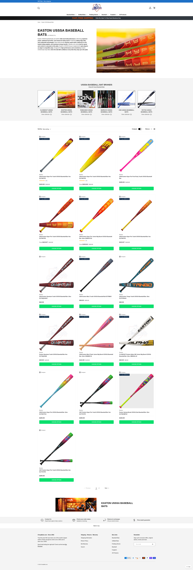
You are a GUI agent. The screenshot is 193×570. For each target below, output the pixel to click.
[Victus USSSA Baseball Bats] (146, 99)
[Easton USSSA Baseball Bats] (66, 99)
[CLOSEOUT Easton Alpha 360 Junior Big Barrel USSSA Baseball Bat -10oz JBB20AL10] (136, 333)
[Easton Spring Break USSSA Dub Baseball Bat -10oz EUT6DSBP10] (136, 391)
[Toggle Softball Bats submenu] (87, 14)
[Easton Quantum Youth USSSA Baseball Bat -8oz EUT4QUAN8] (56, 333)
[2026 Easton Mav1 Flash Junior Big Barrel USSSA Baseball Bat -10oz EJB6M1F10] (96, 333)
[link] (87, 488)
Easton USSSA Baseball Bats (48, 22)
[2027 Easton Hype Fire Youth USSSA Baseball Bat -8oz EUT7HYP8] (56, 449)
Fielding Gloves (93, 14)
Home (39, 22)
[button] (154, 8)
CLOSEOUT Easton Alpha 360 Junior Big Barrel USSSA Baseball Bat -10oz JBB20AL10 (135, 355)
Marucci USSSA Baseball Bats (106, 111)
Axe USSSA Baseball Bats (126, 111)
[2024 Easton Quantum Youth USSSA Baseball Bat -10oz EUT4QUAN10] (56, 275)
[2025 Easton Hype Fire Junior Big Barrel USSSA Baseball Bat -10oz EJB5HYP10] (96, 215)
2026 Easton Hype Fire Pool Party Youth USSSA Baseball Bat (135, 177)
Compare (134, 129)
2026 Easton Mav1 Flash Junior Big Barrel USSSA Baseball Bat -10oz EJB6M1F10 (96, 355)
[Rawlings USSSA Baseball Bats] (86, 99)
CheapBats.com (44, 564)
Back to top (97, 525)
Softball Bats (82, 14)
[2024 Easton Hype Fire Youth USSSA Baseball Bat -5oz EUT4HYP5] (56, 155)
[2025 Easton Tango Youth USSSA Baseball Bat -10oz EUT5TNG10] (136, 275)
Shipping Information (86, 537)
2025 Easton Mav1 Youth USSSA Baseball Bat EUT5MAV (95, 296)
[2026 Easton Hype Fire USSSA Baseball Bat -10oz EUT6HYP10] (56, 391)
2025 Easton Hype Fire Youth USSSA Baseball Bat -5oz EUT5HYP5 (135, 237)
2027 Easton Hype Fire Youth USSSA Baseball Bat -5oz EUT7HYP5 (95, 413)
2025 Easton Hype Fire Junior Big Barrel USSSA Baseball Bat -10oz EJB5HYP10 (95, 237)
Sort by (40, 129)
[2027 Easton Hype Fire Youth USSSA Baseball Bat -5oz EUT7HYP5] (96, 391)
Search (83, 547)
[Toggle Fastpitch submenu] (117, 14)
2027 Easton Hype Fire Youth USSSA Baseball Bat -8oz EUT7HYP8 (55, 471)
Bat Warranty (84, 544)
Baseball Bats (71, 14)
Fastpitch (113, 14)
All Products (122, 14)
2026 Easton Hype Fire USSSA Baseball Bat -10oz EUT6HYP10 (53, 413)
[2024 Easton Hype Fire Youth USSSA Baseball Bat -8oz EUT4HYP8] (96, 155)
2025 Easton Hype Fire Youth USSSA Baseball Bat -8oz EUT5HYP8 (55, 237)
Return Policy (84, 541)
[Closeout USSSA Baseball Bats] (46, 99)
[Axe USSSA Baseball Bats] (126, 99)
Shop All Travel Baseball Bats (96, 87)
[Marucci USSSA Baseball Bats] (106, 99)
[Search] (38, 8)
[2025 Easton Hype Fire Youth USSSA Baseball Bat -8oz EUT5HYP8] (56, 215)
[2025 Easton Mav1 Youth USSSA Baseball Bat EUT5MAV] (96, 275)
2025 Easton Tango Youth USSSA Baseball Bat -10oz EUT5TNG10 (134, 297)
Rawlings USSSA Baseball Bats (86, 111)
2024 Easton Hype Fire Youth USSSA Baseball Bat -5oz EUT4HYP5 (55, 177)
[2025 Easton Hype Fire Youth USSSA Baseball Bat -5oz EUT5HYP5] (136, 215)
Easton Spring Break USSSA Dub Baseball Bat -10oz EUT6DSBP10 (134, 413)
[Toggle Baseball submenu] (108, 14)
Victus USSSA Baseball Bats (146, 111)
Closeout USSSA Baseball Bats (46, 111)
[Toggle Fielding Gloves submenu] (99, 14)
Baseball (104, 14)
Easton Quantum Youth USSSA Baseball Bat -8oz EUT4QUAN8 (53, 355)
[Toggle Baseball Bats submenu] (76, 14)
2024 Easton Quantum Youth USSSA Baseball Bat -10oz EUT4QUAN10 (55, 297)
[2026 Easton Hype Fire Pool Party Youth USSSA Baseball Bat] (136, 155)
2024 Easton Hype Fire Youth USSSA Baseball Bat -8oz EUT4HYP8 (95, 177)
